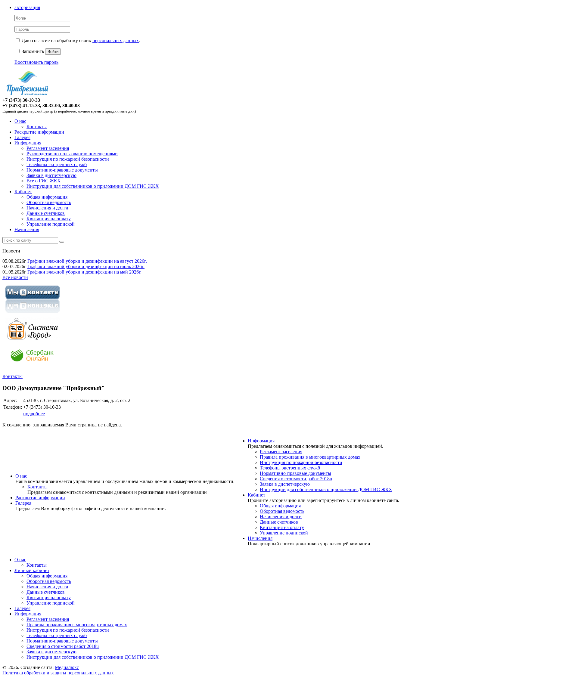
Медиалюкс (67, 667)
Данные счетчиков (45, 213)
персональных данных (115, 40)
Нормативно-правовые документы (62, 169)
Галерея (22, 137)
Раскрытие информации (39, 132)
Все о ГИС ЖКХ (43, 180)
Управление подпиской (50, 224)
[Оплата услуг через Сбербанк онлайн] (32, 366)
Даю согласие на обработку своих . (81, 40)
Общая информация (46, 197)
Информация (27, 142)
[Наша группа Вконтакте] (32, 313)
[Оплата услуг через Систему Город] (32, 339)
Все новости (15, 277)
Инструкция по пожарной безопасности (67, 159)
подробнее (34, 413)
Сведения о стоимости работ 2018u (296, 478)
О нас (20, 121)
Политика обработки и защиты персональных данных (58, 672)
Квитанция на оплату (48, 218)
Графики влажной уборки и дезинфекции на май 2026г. (84, 271)
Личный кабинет (31, 570)
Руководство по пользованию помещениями (72, 153)
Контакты (36, 126)
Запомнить (32, 51)
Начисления (26, 229)
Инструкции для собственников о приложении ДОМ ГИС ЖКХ (92, 186)
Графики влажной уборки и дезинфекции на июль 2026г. (85, 266)
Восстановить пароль (36, 62)
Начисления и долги (47, 207)
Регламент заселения (47, 148)
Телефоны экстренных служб (56, 164)
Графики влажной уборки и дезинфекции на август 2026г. (87, 261)
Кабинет (23, 191)
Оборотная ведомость (48, 202)
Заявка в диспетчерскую (51, 175)
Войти (53, 51)
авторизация (27, 7)
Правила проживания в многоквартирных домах (310, 457)
